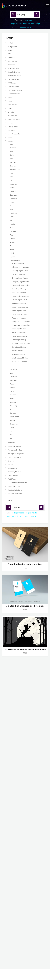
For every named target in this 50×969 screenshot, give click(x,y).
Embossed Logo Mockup (21, 285)
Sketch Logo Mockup (19, 336)
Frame (12, 217)
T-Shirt (12, 428)
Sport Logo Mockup (19, 340)
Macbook (13, 366)
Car (11, 180)
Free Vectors (12, 105)
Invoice (10, 123)
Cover (12, 202)
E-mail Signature (13, 87)
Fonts (10, 101)
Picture (12, 388)
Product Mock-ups (14, 457)
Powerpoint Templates (16, 454)
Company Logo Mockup (20, 282)
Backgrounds (12, 47)
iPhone (12, 239)
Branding (13, 162)
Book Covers (12, 61)
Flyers (10, 97)
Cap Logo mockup (18, 274)
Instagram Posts (14, 119)
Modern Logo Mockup (20, 307)
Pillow (12, 391)
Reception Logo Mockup (21, 322)
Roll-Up (10, 464)
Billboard (13, 148)
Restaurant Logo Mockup (21, 325)
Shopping (13, 406)
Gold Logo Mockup (19, 292)
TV (11, 435)
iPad (11, 235)
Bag (11, 144)
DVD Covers (12, 83)
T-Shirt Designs (13, 475)
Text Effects (12, 479)
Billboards (11, 57)
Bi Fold (10, 54)
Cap (11, 177)
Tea (11, 431)
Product (13, 395)
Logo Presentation (14, 134)
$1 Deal (10, 43)
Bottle (12, 155)
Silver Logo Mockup (19, 332)
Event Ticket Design (15, 90)
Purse (12, 398)
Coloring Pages (13, 79)
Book (12, 151)
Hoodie (12, 224)
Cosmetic (13, 199)
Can (11, 173)
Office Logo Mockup (19, 314)
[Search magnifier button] (36, 14)
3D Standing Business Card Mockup (25, 606)
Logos (10, 137)
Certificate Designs (14, 76)
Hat (11, 220)
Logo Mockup (15, 260)
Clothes (12, 188)
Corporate (13, 195)
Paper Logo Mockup (19, 318)
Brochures (11, 65)
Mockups (11, 141)
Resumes (11, 461)
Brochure (13, 166)
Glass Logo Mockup (19, 289)
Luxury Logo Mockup (19, 300)
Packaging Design (14, 446)
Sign (11, 409)
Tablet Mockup (17, 351)
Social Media (14, 417)
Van (11, 438)
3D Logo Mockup (18, 263)
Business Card (15, 170)
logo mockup (29, 20)
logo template (16, 24)
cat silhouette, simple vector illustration (25, 649)
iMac (11, 228)
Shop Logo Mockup (19, 329)
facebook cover (26, 27)
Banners (10, 50)
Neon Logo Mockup (19, 311)
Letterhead (11, 130)
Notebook (13, 377)
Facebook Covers (14, 94)
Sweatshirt (13, 424)
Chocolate (13, 184)
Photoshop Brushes (15, 450)
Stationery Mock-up (15, 472)
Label (12, 253)
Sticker (12, 420)
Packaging (13, 380)
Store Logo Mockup (19, 347)
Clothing (13, 191)
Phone (12, 384)
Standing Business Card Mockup (25, 564)
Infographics (12, 116)
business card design (31, 24)
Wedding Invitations (15, 490)
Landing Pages (13, 126)
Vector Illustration (14, 486)
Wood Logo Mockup (19, 362)
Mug (11, 373)
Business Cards (13, 68)
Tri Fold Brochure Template (17, 483)
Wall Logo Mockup (18, 354)
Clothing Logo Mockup (20, 278)
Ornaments (11, 443)
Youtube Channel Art (15, 494)
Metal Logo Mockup (19, 303)
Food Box (13, 213)
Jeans (12, 249)
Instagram (13, 231)
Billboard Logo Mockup (20, 267)
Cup (11, 206)
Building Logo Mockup (20, 271)
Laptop (12, 257)
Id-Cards (11, 112)
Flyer (11, 209)
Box (11, 159)
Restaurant (14, 402)
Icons (10, 108)
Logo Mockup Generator (20, 296)
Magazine (13, 369)
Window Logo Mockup (20, 358)
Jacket (12, 242)
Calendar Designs (14, 72)
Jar (11, 246)
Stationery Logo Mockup (21, 343)
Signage (13, 413)
